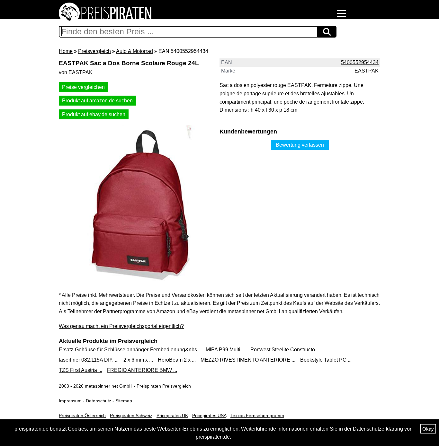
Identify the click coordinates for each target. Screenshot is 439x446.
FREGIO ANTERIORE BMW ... (142, 370)
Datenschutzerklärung (378, 429)
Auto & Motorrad (134, 51)
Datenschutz (98, 400)
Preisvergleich (94, 51)
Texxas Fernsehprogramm (257, 415)
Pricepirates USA (209, 415)
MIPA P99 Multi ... (226, 349)
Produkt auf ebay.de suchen (93, 114)
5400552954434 (360, 62)
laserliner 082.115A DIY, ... (89, 360)
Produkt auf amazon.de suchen (97, 100)
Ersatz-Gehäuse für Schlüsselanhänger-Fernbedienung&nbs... (130, 349)
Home (66, 51)
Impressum (70, 400)
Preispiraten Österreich (82, 415)
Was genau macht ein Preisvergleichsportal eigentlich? (121, 326)
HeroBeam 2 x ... (177, 360)
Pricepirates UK (172, 415)
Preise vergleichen (83, 87)
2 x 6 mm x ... (138, 360)
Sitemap (123, 400)
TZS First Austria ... (80, 370)
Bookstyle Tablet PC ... (326, 360)
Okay (428, 429)
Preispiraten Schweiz (131, 415)
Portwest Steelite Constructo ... (285, 349)
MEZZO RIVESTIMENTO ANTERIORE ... (248, 360)
